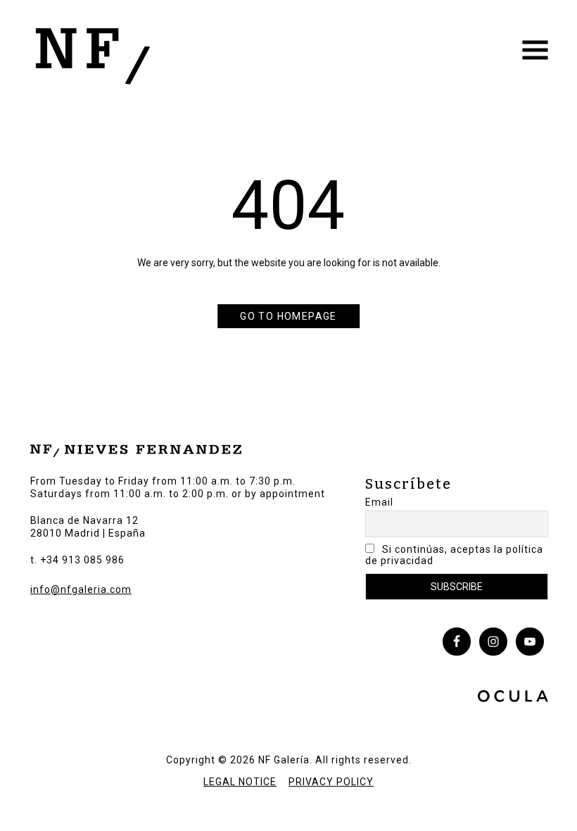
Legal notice (240, 781)
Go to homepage (288, 316)
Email (379, 502)
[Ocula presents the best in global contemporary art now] (513, 698)
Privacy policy (331, 781)
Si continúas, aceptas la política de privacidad (454, 555)
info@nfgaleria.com (81, 589)
